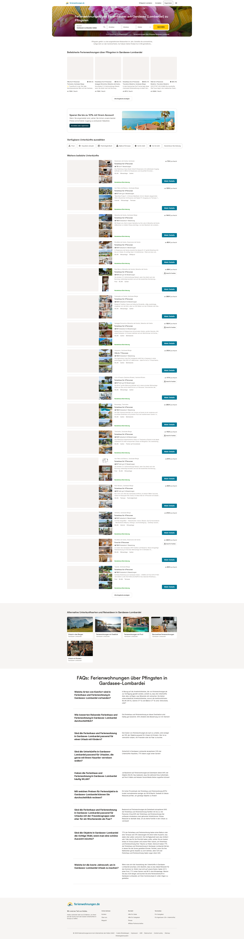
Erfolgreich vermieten (145, 3)
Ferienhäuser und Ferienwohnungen (117, 34)
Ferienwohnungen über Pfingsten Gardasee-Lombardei (151, 34)
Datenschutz (148, 933)
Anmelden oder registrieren (80, 125)
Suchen (161, 27)
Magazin (104, 920)
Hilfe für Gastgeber (134, 917)
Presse (130, 920)
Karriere (104, 914)
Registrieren (168, 3)
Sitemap (167, 933)
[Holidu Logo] (75, 3)
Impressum (134, 933)
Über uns (104, 917)
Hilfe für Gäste (132, 914)
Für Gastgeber (159, 914)
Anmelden (158, 3)
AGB (141, 933)
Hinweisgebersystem (122, 936)
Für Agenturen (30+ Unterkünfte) (165, 917)
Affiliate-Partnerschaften (135, 923)
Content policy (158, 933)
